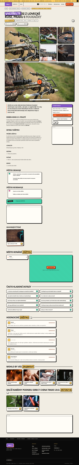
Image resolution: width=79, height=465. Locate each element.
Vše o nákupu (35, 448)
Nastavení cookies (45, 453)
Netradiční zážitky (26, 8)
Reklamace (12, 438)
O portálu (9, 460)
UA (44, 4)
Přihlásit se (50, 4)
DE (42, 4)
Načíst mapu (51, 267)
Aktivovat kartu (57, 4)
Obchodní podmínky (21, 438)
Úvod (6, 8)
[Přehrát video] (39, 82)
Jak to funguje (35, 450)
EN (39, 4)
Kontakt (62, 4)
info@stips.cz (56, 448)
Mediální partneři (35, 454)
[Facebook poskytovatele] (54, 122)
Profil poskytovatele (62, 119)
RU (41, 4)
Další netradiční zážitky (15, 8)
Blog (21, 4)
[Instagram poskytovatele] (57, 122)
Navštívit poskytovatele (62, 115)
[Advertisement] (24, 215)
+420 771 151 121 (56, 112)
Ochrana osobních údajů (32, 438)
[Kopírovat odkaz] (73, 21)
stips (8, 4)
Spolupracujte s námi (46, 448)
